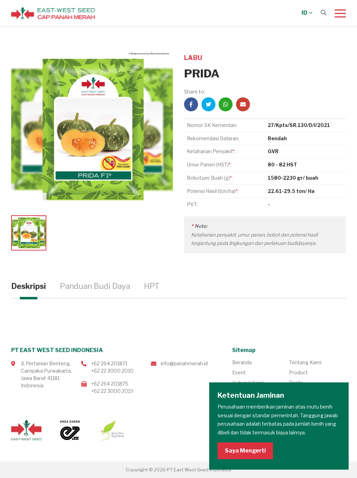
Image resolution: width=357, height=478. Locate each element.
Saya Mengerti (245, 450)
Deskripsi (28, 286)
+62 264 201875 (109, 384)
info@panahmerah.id (184, 363)
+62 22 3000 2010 (112, 371)
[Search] (323, 12)
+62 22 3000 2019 (112, 391)
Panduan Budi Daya (95, 286)
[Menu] (340, 13)
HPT (151, 286)
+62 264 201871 (109, 363)
